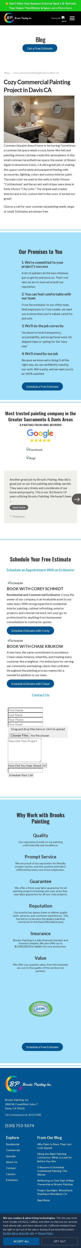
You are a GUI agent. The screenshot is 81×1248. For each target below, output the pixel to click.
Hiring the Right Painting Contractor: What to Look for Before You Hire (54, 1157)
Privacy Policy (45, 1233)
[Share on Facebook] (7, 220)
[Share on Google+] (14, 220)
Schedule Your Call (21, 775)
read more (19, 507)
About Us (11, 1162)
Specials (11, 1156)
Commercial (13, 1150)
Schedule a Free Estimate (42, 386)
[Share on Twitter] (28, 220)
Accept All (21, 1241)
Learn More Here (61, 8)
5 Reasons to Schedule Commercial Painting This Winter (52, 1171)
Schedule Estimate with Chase (30, 683)
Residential (12, 1144)
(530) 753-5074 (19, 1125)
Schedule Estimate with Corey (30, 630)
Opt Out (60, 1241)
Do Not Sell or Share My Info (18, 1233)
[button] (72, 18)
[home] (18, 18)
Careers (10, 1174)
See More (43, 1200)
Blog (7, 72)
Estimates (12, 1180)
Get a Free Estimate (40, 48)
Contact (11, 1168)
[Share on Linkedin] (21, 220)
